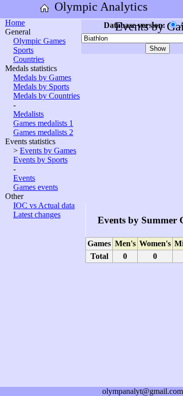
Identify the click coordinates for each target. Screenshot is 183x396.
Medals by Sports (41, 86)
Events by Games (48, 150)
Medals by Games (42, 77)
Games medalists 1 (43, 123)
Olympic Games (39, 41)
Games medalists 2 (43, 132)
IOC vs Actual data (44, 205)
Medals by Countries (46, 95)
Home (15, 22)
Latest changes (36, 214)
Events (24, 178)
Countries (28, 59)
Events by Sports (40, 159)
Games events (35, 187)
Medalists (28, 114)
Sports (23, 50)
